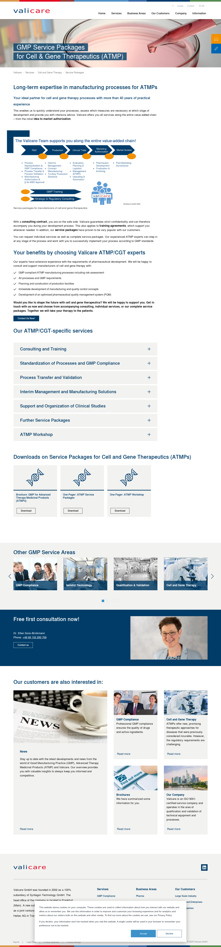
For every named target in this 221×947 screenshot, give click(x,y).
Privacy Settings (74, 942)
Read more (26, 829)
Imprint (16, 942)
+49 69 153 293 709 (34, 637)
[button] (103, 601)
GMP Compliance (106, 896)
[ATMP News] (216, 48)
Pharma (140, 896)
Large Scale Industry (185, 896)
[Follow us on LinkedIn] (204, 867)
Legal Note (31, 942)
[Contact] (216, 39)
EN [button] (202, 6)
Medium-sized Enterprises (188, 902)
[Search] (173, 5)
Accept (143, 933)
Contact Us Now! (26, 318)
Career (180, 6)
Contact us (23, 645)
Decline (169, 933)
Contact (190, 6)
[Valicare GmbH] (31, 11)
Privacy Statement (51, 942)
